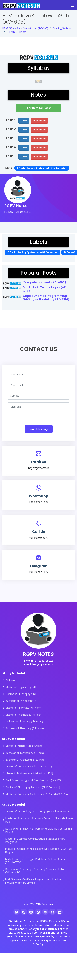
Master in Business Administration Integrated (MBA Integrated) (35, 840)
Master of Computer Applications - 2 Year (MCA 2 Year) (37, 794)
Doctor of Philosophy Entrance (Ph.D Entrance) (32, 787)
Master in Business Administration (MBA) (29, 773)
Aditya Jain (47, 903)
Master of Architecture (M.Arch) (23, 745)
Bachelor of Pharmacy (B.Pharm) (24, 728)
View (24, 120)
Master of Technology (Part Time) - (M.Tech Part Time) (37, 811)
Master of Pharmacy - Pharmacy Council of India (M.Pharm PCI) (39, 820)
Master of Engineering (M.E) (21, 687)
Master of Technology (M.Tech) (23, 714)
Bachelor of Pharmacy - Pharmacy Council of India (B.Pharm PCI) (34, 871)
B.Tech (11, 32)
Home (22, 32)
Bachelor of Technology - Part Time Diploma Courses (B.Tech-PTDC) (36, 860)
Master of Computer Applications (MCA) (28, 766)
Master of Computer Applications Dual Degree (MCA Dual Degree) (38, 850)
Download (39, 120)
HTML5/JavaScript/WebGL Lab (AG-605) (25, 28)
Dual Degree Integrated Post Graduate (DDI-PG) (33, 780)
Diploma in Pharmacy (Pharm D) (24, 721)
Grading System (62, 28)
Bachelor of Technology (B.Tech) (24, 752)
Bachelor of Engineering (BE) (22, 700)
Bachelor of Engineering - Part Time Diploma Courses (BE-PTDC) (39, 830)
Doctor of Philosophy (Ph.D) (21, 694)
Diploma (10, 680)
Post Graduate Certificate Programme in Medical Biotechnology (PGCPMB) (33, 881)
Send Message (38, 429)
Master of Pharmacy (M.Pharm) (23, 707)
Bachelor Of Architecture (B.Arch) (24, 759)
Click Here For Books (38, 108)
